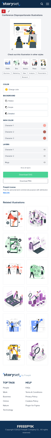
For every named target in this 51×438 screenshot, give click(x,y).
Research (25, 77)
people (6, 387)
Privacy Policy (31, 396)
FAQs (28, 387)
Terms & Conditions (34, 392)
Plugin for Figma (33, 405)
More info (6, 193)
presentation (42, 73)
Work (5, 392)
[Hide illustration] (44, 149)
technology (8, 409)
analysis (32, 73)
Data (24, 73)
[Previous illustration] (12, 49)
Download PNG (25, 181)
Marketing (16, 73)
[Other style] (8, 62)
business (7, 73)
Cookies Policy (32, 401)
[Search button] (42, 4)
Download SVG (25, 174)
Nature (6, 405)
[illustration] (14, 218)
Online (6, 401)
